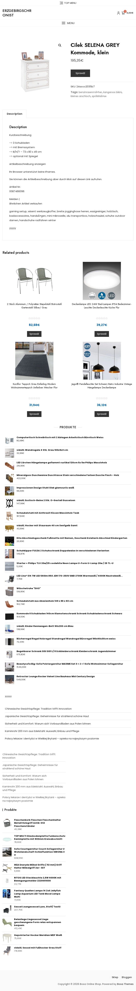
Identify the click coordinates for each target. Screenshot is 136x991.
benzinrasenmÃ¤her (90, 92)
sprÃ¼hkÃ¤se (99, 96)
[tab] (14, 114)
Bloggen (127, 977)
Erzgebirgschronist (16, 13)
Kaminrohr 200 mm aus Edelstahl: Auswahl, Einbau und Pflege (42, 731)
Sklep (115, 977)
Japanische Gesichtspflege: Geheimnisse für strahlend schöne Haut (47, 716)
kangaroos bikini (112, 92)
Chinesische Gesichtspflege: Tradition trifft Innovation (38, 708)
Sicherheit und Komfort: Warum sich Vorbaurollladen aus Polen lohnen (48, 723)
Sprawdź (80, 73)
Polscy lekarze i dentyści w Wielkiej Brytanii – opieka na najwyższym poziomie (52, 738)
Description (14, 114)
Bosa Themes (125, 984)
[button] (68, 23)
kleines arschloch (81, 96)
